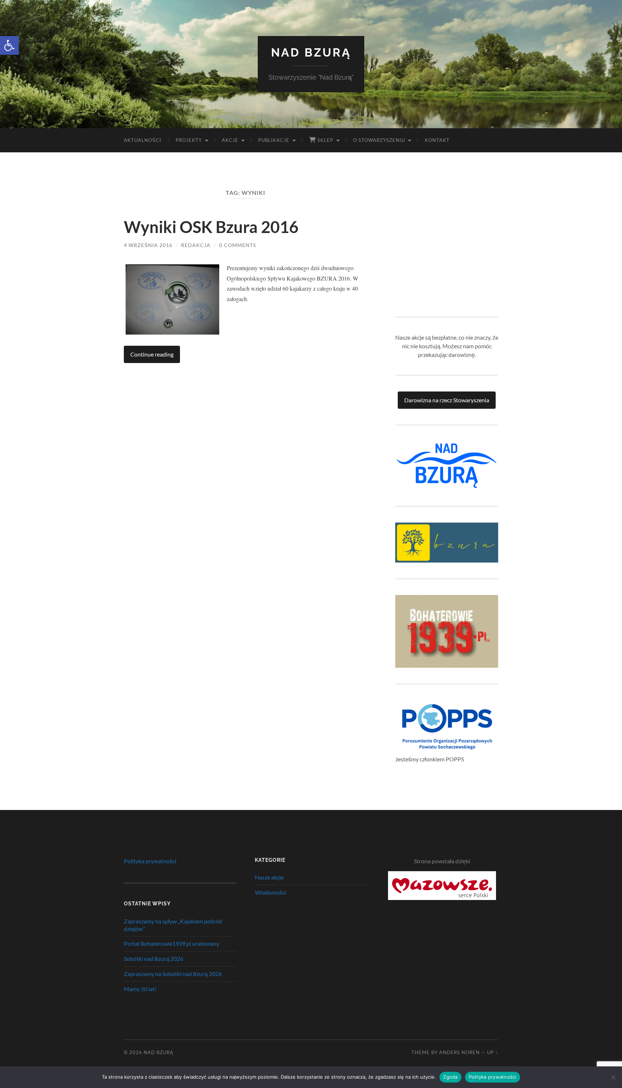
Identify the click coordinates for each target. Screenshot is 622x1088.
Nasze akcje (269, 877)
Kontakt (437, 140)
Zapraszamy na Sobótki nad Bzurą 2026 (173, 973)
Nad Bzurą (311, 52)
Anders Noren (459, 1052)
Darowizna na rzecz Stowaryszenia (446, 400)
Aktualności (142, 140)
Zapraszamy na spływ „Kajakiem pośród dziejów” (173, 925)
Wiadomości (270, 892)
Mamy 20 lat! (140, 988)
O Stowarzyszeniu (379, 140)
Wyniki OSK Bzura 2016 (211, 227)
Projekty (189, 140)
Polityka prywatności (150, 861)
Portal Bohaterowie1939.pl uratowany (171, 943)
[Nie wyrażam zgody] (613, 1077)
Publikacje (273, 140)
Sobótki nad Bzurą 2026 (153, 958)
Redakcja (196, 245)
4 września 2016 (148, 245)
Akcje (230, 140)
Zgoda (450, 1077)
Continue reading (151, 354)
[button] (9, 45)
